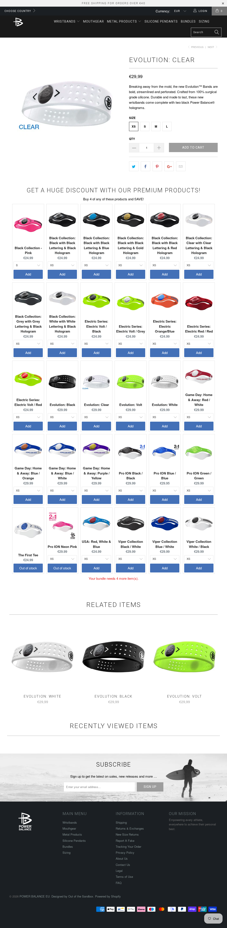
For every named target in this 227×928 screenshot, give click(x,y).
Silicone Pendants (161, 21)
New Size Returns (127, 834)
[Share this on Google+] (169, 166)
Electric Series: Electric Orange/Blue (164, 326)
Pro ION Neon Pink (62, 546)
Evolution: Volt (130, 404)
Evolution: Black (62, 404)
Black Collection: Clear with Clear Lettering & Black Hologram (199, 245)
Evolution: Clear (96, 404)
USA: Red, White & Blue (96, 544)
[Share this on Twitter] (134, 166)
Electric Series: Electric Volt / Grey (130, 329)
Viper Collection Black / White (130, 544)
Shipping (121, 822)
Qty (132, 139)
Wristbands (65, 21)
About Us (122, 858)
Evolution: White (165, 404)
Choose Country (17, 11)
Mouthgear (93, 21)
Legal (119, 871)
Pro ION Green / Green (199, 476)
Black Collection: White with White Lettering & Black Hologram (62, 324)
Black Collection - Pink (28, 250)
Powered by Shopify (108, 896)
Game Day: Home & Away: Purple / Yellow (96, 473)
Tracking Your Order (128, 846)
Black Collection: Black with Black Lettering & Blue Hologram (96, 245)
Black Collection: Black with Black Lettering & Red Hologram (165, 245)
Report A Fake (125, 840)
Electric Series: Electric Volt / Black (96, 326)
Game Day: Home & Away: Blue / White (62, 473)
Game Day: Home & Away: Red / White (198, 399)
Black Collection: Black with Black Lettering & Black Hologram (62, 245)
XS (134, 126)
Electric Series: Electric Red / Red (199, 329)
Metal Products (122, 21)
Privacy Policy (125, 852)
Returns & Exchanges (130, 828)
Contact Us (123, 865)
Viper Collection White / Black (198, 544)
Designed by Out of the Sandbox (72, 896)
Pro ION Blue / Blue (165, 476)
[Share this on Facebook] (145, 166)
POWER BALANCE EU (35, 896)
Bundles (188, 21)
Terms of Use (124, 876)
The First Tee (28, 555)
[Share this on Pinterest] (157, 166)
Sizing (204, 21)
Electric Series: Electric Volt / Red (28, 402)
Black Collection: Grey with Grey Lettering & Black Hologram (28, 324)
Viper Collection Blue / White (164, 544)
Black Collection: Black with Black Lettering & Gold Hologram (130, 245)
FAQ (118, 883)
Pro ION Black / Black (131, 476)
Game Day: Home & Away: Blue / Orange (28, 473)
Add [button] (28, 274)
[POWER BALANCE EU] (18, 21)
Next (211, 47)
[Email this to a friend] (181, 166)
